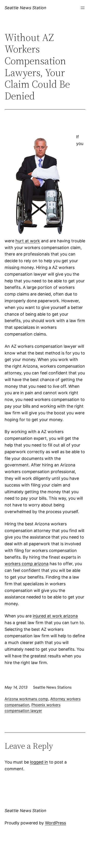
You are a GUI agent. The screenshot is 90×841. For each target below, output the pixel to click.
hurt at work (27, 240)
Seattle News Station (25, 7)
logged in (39, 762)
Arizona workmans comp (26, 698)
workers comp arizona (26, 563)
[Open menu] (82, 8)
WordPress (55, 822)
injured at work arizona (55, 615)
